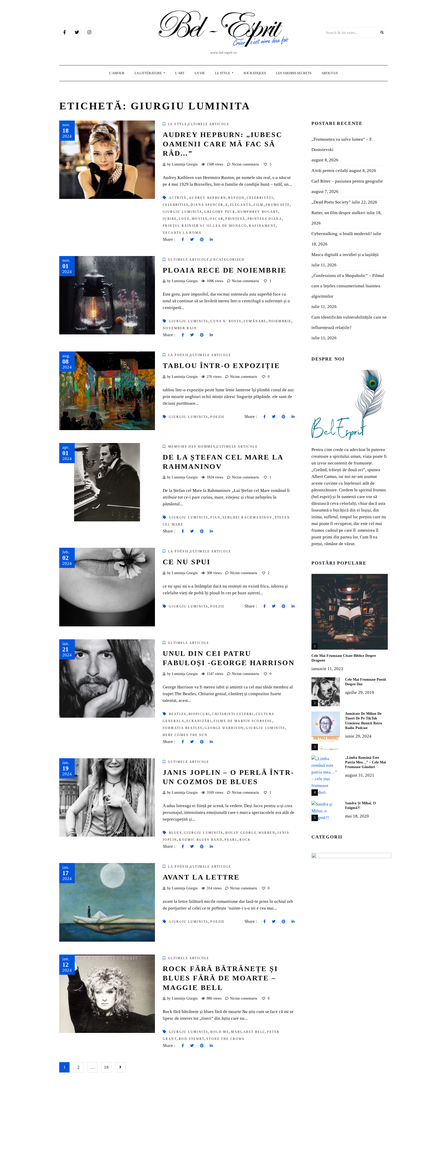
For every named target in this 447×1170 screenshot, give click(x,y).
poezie (217, 417)
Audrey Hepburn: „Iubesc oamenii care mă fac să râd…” (222, 144)
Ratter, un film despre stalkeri (338, 212)
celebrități (260, 198)
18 (106, 1067)
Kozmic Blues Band (200, 840)
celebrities (176, 205)
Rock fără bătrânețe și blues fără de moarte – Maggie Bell (220, 978)
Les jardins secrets (293, 73)
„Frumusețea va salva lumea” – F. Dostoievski (342, 144)
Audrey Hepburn (207, 198)
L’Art (179, 73)
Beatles (178, 714)
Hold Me (219, 1032)
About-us (330, 73)
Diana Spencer (207, 205)
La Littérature (149, 73)
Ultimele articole (208, 124)
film (259, 205)
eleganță (240, 205)
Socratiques (254, 73)
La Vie (200, 73)
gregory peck (219, 212)
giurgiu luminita (182, 212)
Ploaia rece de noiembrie (225, 270)
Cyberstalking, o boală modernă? (341, 233)
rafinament (262, 226)
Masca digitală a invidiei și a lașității (345, 254)
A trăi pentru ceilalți (329, 170)
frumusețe (278, 205)
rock (245, 840)
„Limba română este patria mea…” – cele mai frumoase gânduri (365, 762)
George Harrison (224, 728)
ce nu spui (187, 562)
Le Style (223, 73)
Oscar (216, 219)
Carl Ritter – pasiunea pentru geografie (347, 181)
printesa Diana (265, 219)
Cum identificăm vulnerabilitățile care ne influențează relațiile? (349, 322)
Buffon (236, 198)
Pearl (231, 840)
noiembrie (280, 321)
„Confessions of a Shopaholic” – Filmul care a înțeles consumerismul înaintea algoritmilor (347, 286)
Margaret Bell (248, 1032)
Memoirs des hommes (191, 446)
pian (215, 517)
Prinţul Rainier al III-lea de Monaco (205, 226)
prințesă (235, 219)
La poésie (178, 355)
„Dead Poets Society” (331, 202)
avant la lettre (201, 877)
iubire (170, 219)
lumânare (255, 321)
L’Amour (116, 73)
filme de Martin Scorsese (243, 721)
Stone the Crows (225, 1039)
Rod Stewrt (191, 1039)
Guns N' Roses (225, 321)
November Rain (180, 328)
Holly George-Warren (250, 833)
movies (199, 219)
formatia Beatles (183, 728)
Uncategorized (227, 259)
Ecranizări (199, 721)
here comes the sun (185, 735)
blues (175, 833)
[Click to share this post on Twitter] (192, 239)
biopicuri (199, 714)
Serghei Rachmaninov (247, 517)
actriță (178, 198)
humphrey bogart (257, 212)
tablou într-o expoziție (221, 366)
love (184, 219)
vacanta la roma (182, 233)
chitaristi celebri (233, 714)
